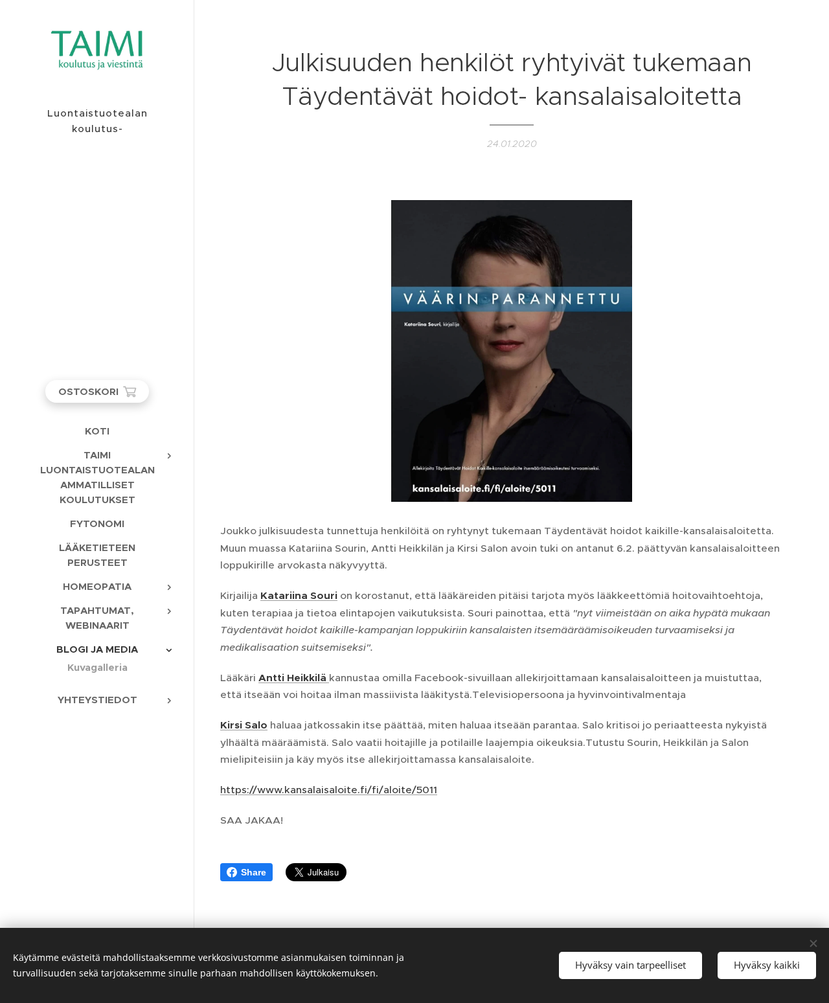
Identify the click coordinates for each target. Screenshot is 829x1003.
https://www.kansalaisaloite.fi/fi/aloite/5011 (328, 789)
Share (253, 872)
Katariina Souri (298, 595)
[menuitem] (97, 430)
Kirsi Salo (243, 725)
